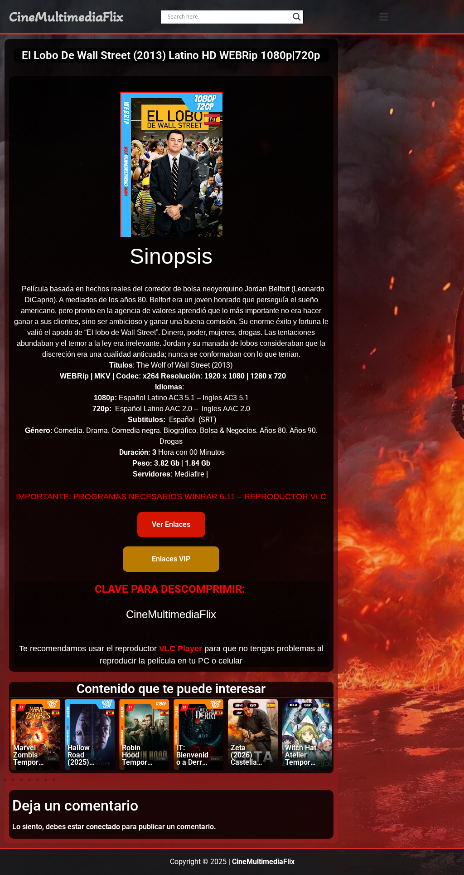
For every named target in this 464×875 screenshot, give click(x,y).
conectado (103, 826)
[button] (383, 16)
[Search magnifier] (296, 16)
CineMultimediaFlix (66, 16)
